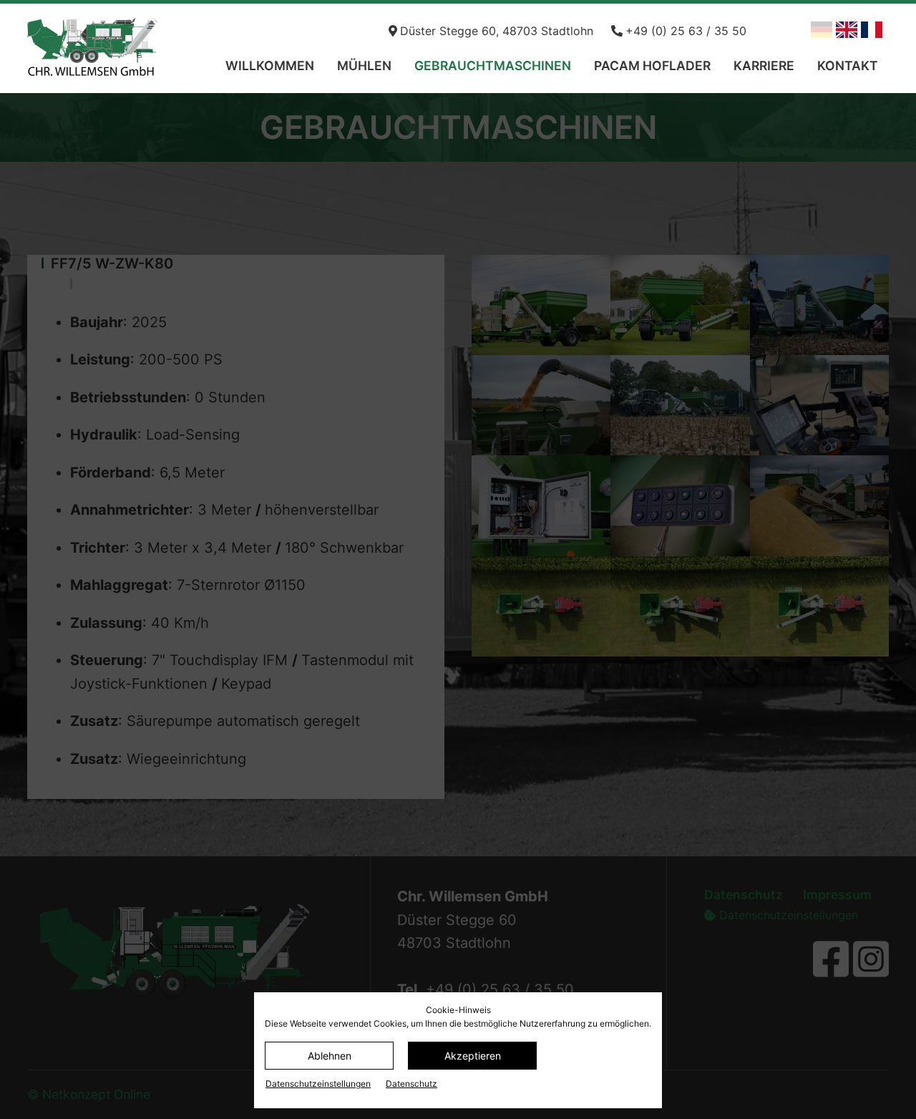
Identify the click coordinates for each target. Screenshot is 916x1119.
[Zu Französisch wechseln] (871, 29)
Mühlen (364, 65)
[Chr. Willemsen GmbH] (120, 48)
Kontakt (847, 65)
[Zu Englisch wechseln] (846, 29)
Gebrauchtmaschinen (492, 65)
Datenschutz (411, 1083)
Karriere (764, 65)
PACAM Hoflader (652, 65)
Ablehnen (329, 1056)
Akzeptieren (472, 1056)
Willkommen (269, 65)
